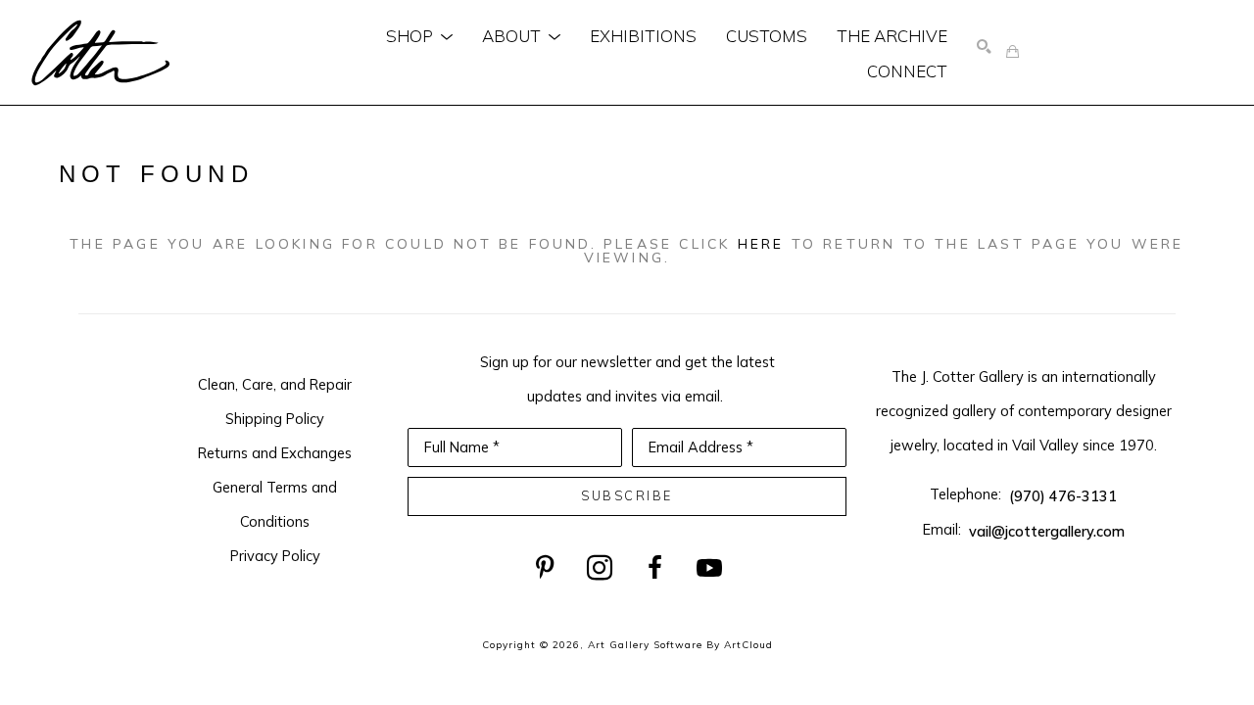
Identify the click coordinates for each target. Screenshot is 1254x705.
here (761, 244)
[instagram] (599, 568)
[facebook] (654, 568)
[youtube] (709, 568)
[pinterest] (544, 568)
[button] (419, 35)
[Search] (984, 47)
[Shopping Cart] (1012, 52)
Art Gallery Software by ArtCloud (680, 644)
